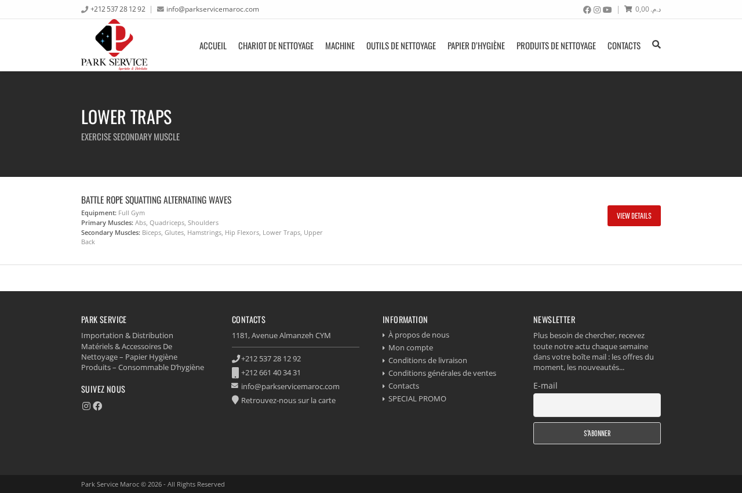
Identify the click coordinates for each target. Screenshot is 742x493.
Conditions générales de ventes (442, 373)
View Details (634, 215)
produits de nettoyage (556, 45)
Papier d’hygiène (476, 45)
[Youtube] (607, 10)
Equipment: (99, 212)
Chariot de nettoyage (276, 45)
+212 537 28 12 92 (118, 8)
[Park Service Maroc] (114, 45)
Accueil (213, 45)
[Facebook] (587, 10)
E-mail (545, 385)
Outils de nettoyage (401, 45)
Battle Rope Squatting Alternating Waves (156, 199)
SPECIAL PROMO (417, 398)
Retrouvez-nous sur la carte (288, 400)
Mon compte (410, 347)
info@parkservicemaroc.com (212, 8)
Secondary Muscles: (110, 232)
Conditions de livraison (427, 360)
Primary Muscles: (107, 222)
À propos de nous (418, 334)
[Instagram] (597, 10)
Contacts (624, 45)
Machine (340, 45)
